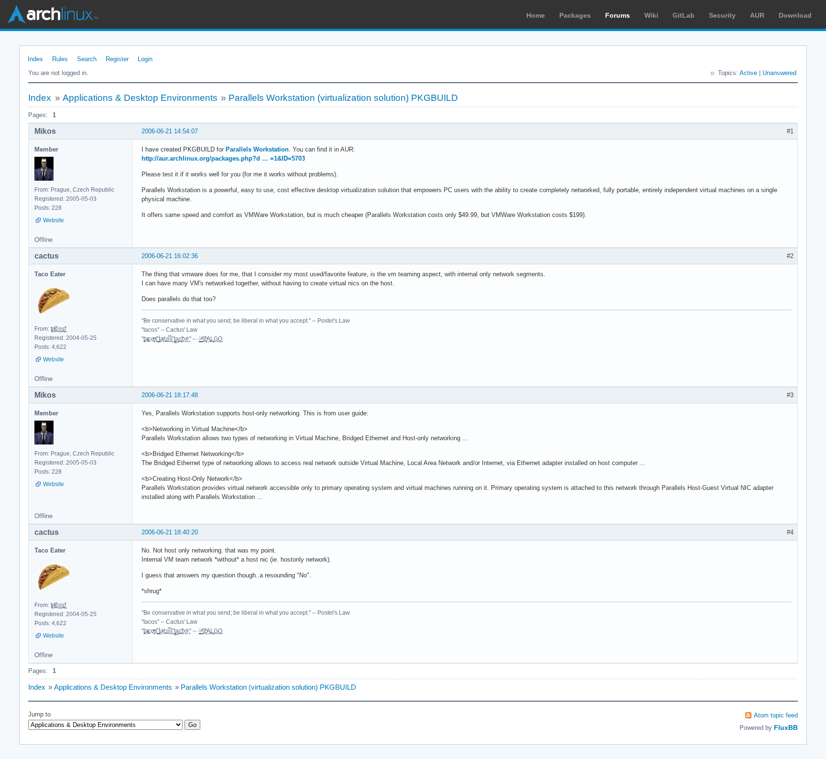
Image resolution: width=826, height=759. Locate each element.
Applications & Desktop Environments (140, 98)
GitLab (684, 15)
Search (87, 59)
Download (795, 15)
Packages (575, 15)
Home (535, 15)
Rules (60, 59)
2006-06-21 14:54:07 (169, 131)
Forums (617, 15)
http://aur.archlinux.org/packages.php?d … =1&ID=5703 (223, 158)
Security (722, 15)
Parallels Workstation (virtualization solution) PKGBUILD (343, 98)
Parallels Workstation (257, 149)
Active (748, 72)
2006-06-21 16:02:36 (169, 256)
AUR (757, 15)
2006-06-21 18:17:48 (169, 395)
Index (35, 59)
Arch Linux (52, 14)
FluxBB (786, 727)
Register (117, 59)
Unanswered (779, 72)
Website (53, 220)
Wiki (651, 15)
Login (145, 59)
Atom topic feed (776, 715)
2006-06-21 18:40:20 (169, 532)
